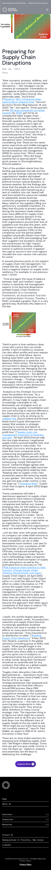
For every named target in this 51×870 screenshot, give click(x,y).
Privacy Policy (25, 864)
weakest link (9, 418)
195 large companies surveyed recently (23, 112)
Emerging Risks (28, 483)
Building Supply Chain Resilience (22, 637)
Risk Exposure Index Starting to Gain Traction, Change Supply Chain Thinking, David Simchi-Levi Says (24, 570)
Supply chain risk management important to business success (23, 435)
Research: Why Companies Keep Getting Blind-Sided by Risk (22, 101)
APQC (19, 113)
